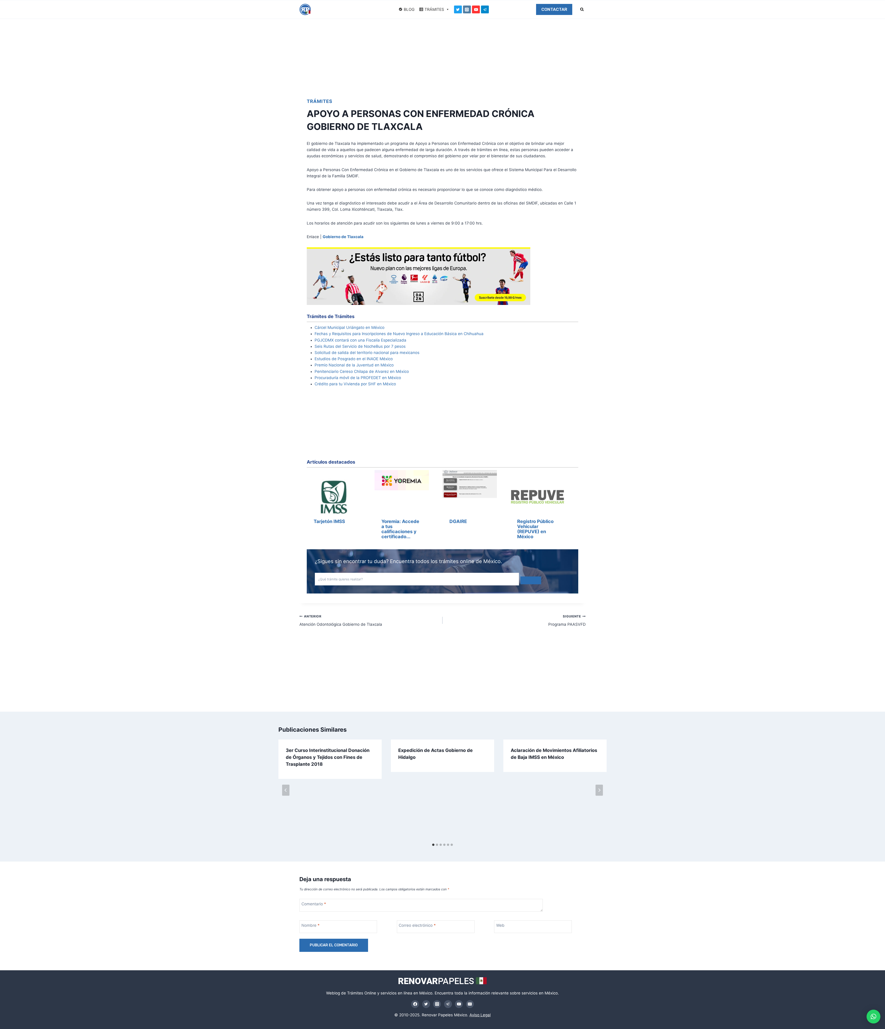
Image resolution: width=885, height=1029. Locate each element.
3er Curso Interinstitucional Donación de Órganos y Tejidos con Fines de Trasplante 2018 (327, 757)
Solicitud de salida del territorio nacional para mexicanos (367, 352)
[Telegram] (485, 9)
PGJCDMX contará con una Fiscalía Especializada (360, 340)
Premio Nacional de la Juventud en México (354, 365)
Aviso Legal (480, 1015)
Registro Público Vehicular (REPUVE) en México (535, 529)
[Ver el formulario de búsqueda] (582, 9)
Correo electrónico (417, 925)
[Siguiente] (599, 790)
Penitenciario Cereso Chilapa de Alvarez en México (362, 371)
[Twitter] (458, 9)
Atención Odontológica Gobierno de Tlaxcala (340, 620)
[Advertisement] (442, 53)
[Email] (470, 1004)
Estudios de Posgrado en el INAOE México (354, 359)
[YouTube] (476, 9)
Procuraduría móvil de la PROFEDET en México (358, 377)
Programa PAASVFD (567, 620)
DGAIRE (458, 521)
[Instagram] (467, 9)
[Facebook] (415, 1004)
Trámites (319, 101)
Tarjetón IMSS (329, 521)
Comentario (313, 904)
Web (500, 925)
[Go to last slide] (285, 790)
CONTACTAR (554, 9)
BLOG (409, 9)
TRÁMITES (434, 9)
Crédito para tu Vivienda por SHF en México (355, 384)
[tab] (433, 845)
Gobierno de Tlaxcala (343, 236)
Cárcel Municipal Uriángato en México (349, 327)
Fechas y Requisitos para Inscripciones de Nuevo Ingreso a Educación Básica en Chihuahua (399, 333)
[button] (873, 1016)
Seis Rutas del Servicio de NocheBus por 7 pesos (360, 346)
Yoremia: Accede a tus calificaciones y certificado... (400, 529)
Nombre (310, 925)
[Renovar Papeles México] (305, 9)
